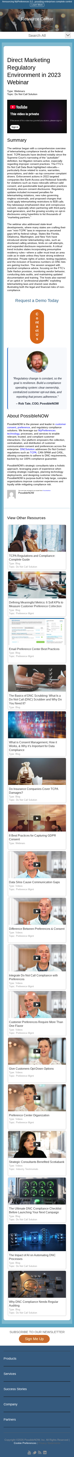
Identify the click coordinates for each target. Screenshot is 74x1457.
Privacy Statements (49, 1443)
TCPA (33, 452)
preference (24, 427)
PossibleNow (46, 490)
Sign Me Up (34, 1339)
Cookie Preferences (25, 1443)
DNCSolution (27, 449)
